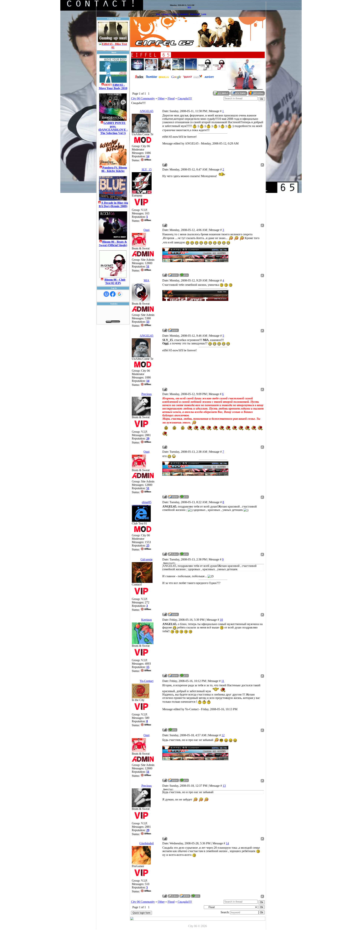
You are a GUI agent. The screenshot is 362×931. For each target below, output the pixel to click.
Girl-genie (146, 559)
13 (224, 785)
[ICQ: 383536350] (172, 730)
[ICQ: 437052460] (184, 675)
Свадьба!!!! (185, 98)
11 (222, 681)
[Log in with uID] (106, 294)
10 (221, 619)
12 (223, 735)
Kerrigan (146, 619)
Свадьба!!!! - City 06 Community (175, 14)
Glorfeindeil (146, 843)
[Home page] (173, 275)
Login (203, 14)
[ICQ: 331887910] (184, 275)
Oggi (146, 230)
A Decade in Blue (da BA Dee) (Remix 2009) (113, 204)
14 (227, 843)
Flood (171, 98)
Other (161, 98)
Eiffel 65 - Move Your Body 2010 (113, 86)
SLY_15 (147, 169)
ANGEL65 (146, 111)
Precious (146, 394)
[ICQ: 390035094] (195, 896)
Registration (195, 14)
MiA (146, 280)
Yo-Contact (146, 681)
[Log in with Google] (119, 294)
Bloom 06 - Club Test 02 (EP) (114, 281)
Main (158, 14)
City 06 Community (143, 98)
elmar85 (146, 502)
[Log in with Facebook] (113, 294)
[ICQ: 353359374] (184, 554)
